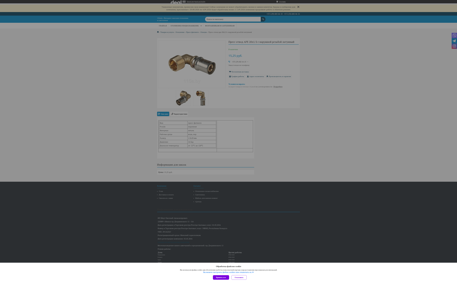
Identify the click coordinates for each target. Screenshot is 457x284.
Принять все (221, 277)
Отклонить (239, 277)
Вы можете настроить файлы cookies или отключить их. (227, 272)
